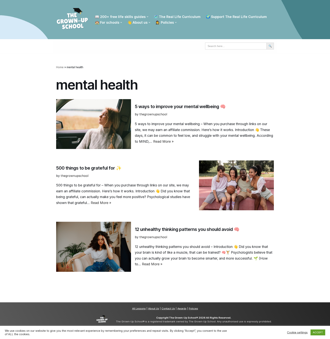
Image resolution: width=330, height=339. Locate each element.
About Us (153, 308)
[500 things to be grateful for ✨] (236, 185)
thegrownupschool (153, 114)
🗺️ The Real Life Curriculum (177, 17)
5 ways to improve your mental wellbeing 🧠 (180, 106)
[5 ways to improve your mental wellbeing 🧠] (93, 124)
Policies (193, 308)
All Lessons (139, 308)
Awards (181, 308)
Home (60, 67)
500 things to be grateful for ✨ (89, 168)
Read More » (163, 141)
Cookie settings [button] (297, 332)
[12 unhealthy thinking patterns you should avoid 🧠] (93, 247)
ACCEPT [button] (318, 332)
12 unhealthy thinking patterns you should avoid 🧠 (187, 229)
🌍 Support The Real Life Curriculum (236, 17)
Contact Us (168, 308)
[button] (147, 17)
